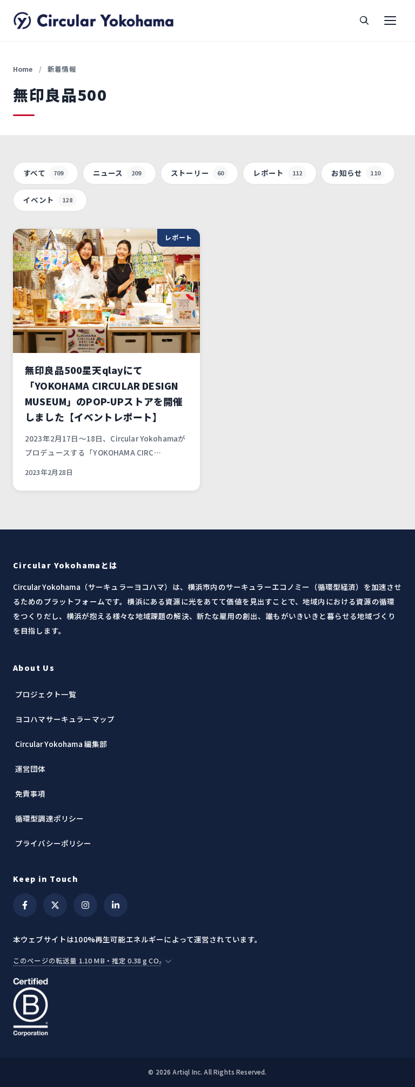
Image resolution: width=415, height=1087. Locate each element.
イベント (47, 199)
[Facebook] (25, 905)
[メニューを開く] (390, 20)
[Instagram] (85, 905)
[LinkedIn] (116, 905)
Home (23, 69)
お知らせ (355, 172)
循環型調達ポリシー (49, 818)
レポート (277, 172)
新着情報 (62, 69)
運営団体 (30, 768)
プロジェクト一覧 (45, 694)
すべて (43, 172)
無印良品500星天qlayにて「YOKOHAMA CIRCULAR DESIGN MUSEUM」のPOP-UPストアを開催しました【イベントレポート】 (104, 393)
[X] (55, 905)
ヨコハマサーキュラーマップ (65, 719)
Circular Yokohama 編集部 (61, 743)
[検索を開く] (364, 20)
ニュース (117, 172)
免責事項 (30, 793)
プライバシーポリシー (53, 843)
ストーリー (197, 172)
